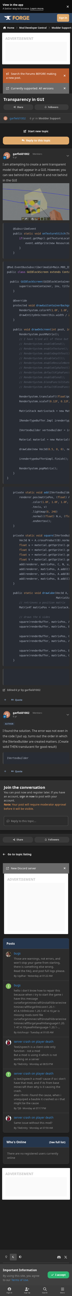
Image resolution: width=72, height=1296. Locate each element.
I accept (60, 1275)
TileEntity (22, 1064)
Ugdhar (21, 976)
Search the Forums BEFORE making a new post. (31, 76)
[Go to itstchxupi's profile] (8, 986)
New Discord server (23, 868)
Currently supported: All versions (32, 88)
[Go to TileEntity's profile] (8, 1042)
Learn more (7, 6)
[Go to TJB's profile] (8, 1074)
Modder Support (49, 118)
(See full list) (57, 1142)
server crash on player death (34, 1042)
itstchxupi (23, 1032)
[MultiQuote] (5, 700)
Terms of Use (19, 1280)
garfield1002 (18, 118)
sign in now (27, 796)
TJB (19, 1108)
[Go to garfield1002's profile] (5, 118)
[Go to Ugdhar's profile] (8, 954)
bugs (17, 953)
